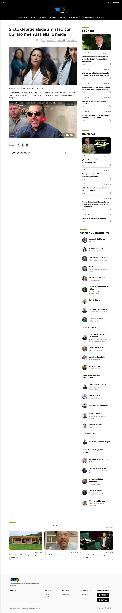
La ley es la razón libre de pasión (94, 218)
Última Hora (23, 17)
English (47, 596)
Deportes (62, 17)
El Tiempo (99, 17)
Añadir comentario (68, 153)
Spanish (47, 594)
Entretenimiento (74, 17)
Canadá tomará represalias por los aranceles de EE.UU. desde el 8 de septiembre (95, 59)
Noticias (33, 17)
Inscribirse (116, 2)
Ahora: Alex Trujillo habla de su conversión (21, 555)
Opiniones (53, 17)
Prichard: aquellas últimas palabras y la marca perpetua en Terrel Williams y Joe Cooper (96, 204)
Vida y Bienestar (87, 17)
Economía (43, 17)
